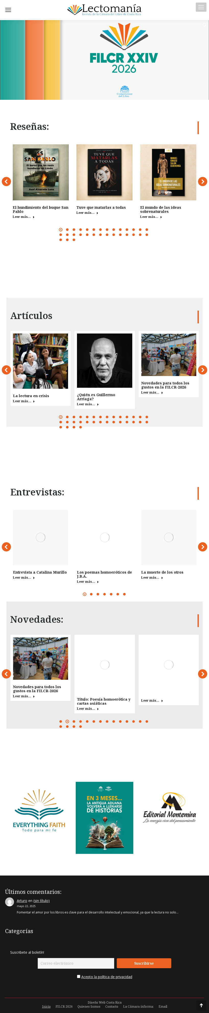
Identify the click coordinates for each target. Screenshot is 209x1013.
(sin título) (41, 900)
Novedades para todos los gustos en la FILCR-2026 (165, 385)
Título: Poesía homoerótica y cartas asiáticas (103, 701)
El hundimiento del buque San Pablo (40, 209)
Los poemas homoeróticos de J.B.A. (104, 574)
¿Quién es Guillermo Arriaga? (96, 396)
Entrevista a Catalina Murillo (40, 572)
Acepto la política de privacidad (106, 976)
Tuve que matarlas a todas (101, 207)
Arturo (22, 900)
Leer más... (22, 217)
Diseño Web (97, 1002)
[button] (6, 181)
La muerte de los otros (162, 572)
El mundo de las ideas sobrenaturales (160, 209)
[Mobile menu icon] (201, 7)
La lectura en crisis (31, 395)
